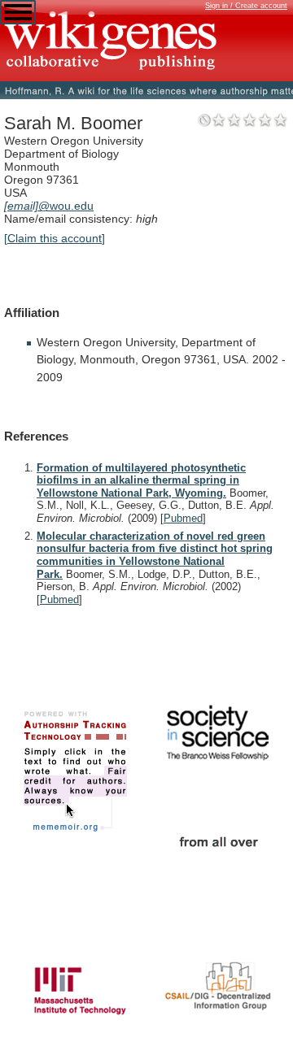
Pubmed (183, 518)
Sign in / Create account (246, 6)
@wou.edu (49, 205)
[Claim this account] (54, 238)
